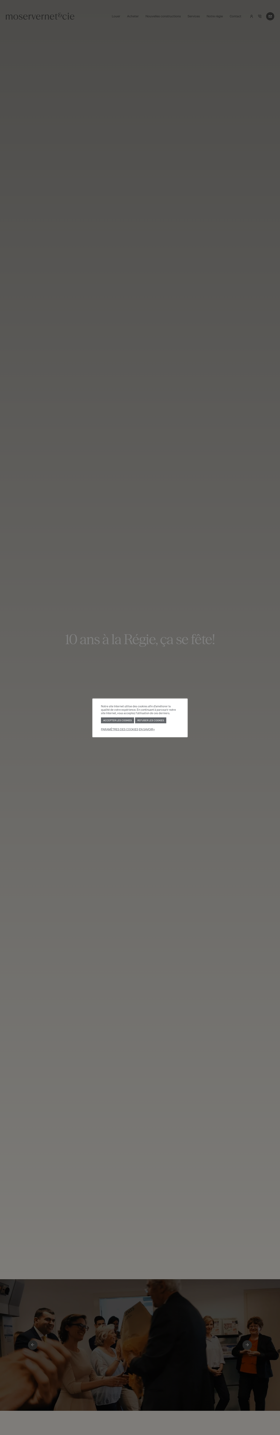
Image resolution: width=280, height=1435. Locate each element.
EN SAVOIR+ (147, 729)
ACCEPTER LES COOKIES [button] (117, 720)
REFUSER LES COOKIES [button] (150, 720)
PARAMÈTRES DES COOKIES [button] (119, 729)
